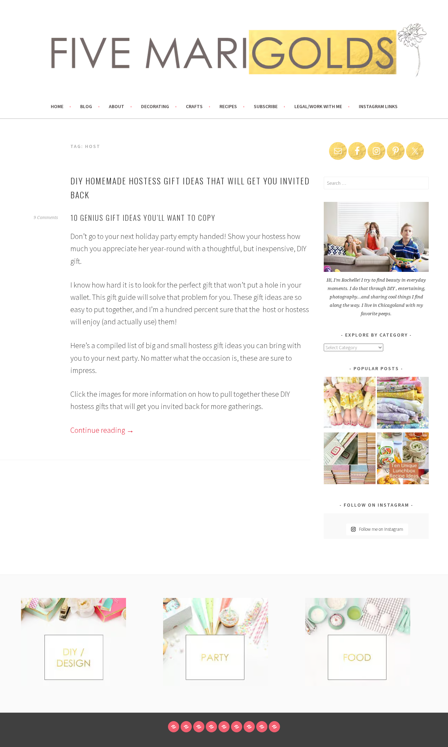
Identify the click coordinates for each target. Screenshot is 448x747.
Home (57, 106)
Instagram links (378, 106)
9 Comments (46, 217)
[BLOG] (186, 726)
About (116, 106)
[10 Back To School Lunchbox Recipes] (403, 459)
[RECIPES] (236, 726)
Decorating (155, 106)
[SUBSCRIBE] (249, 726)
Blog (86, 106)
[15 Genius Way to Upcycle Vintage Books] (350, 459)
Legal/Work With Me (318, 106)
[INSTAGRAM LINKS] (274, 726)
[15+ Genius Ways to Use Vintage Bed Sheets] (403, 404)
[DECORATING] (211, 726)
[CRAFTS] (224, 726)
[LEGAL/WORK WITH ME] (261, 726)
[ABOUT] (198, 726)
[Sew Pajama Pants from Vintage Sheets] (350, 404)
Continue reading (102, 430)
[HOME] (173, 726)
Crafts (194, 106)
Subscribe (266, 106)
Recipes (228, 106)
